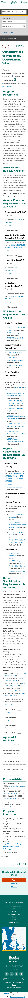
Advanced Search (7, 33)
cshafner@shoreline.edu (16, 786)
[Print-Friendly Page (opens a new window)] (23, 46)
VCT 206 (6, 676)
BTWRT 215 (19, 220)
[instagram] (12, 974)
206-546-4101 (14, 969)
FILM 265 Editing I (15, 561)
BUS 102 (14, 245)
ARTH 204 (15, 476)
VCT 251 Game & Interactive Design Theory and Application (17, 524)
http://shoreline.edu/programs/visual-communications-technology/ (14, 846)
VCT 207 (13, 676)
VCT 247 (13, 696)
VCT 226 (9, 686)
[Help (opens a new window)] (25, 46)
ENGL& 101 (9, 222)
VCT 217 (15, 681)
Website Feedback (14, 922)
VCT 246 (6, 696)
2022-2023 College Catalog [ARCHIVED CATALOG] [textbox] (14, 12)
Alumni (14, 917)
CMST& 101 (9, 270)
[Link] (14, 2)
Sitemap (14, 911)
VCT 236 (9, 691)
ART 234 (8, 476)
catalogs (6, 993)
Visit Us (14, 887)
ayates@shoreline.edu (10, 793)
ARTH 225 (19, 478)
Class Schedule (7, 86)
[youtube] (21, 974)
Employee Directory (14, 914)
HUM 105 (14, 296)
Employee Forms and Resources (14, 902)
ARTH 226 (8, 481)
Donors (14, 920)
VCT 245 (22, 693)
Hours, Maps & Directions (14, 906)
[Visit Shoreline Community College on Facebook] (7, 974)
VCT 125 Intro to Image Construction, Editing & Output (15, 403)
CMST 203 (21, 296)
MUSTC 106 (18, 247)
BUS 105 (17, 268)
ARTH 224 (11, 478)
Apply (14, 880)
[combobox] (14, 12)
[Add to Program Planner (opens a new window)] (19, 46)
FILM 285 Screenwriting (17, 571)
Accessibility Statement (14, 987)
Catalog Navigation (10, 38)
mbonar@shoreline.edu (11, 807)
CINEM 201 (21, 473)
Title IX (14, 985)
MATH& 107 (9, 247)
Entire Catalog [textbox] (7, 22)
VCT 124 (18, 387)
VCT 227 (16, 686)
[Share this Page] (21, 46)
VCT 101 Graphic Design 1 (15, 352)
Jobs (14, 909)
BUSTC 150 (21, 245)
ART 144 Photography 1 (15, 338)
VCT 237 (16, 691)
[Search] (24, 26)
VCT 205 (23, 673)
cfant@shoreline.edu (10, 798)
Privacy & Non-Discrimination (14, 982)
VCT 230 (14, 473)
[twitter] (16, 974)
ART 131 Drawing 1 (13, 333)
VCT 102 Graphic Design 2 (16, 365)
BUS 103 (8, 299)
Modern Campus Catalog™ (17, 997)
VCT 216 (9, 681)
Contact (14, 884)
